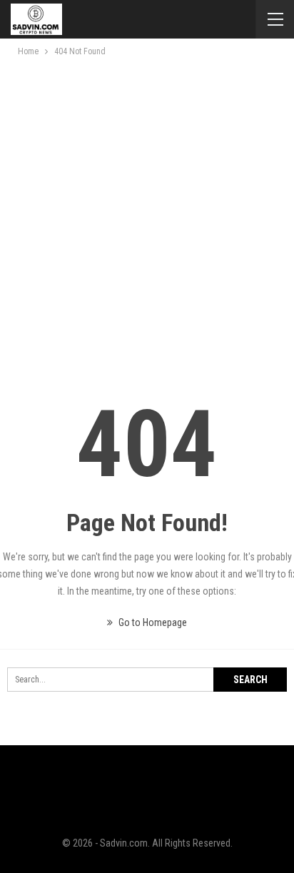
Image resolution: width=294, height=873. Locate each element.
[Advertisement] (147, 213)
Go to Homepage (151, 622)
